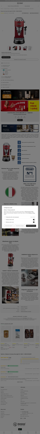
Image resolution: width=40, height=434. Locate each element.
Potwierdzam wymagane (20, 225)
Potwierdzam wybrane (8, 225)
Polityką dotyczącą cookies (29, 211)
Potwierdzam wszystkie (31, 225)
